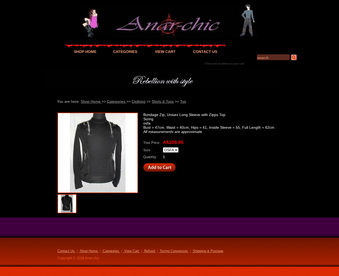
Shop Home (91, 101)
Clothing (138, 101)
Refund (149, 251)
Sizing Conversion (174, 251)
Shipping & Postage (207, 251)
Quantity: (150, 157)
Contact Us (66, 251)
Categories (116, 101)
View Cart (131, 251)
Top (183, 101)
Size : (147, 150)
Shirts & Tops (163, 101)
